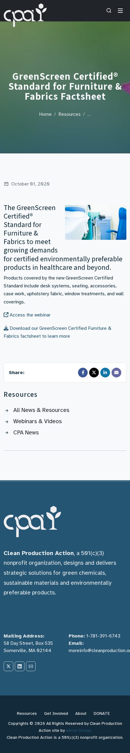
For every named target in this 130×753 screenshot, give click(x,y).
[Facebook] (83, 372)
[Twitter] (94, 372)
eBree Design (79, 730)
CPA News (26, 432)
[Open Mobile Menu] (120, 10)
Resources (69, 114)
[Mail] (116, 372)
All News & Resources (41, 410)
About (80, 713)
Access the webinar (29, 315)
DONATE (102, 713)
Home (45, 114)
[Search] (109, 11)
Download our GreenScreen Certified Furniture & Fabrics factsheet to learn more (58, 332)
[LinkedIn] (105, 372)
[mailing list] (31, 666)
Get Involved (56, 713)
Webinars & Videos (37, 421)
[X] (8, 666)
